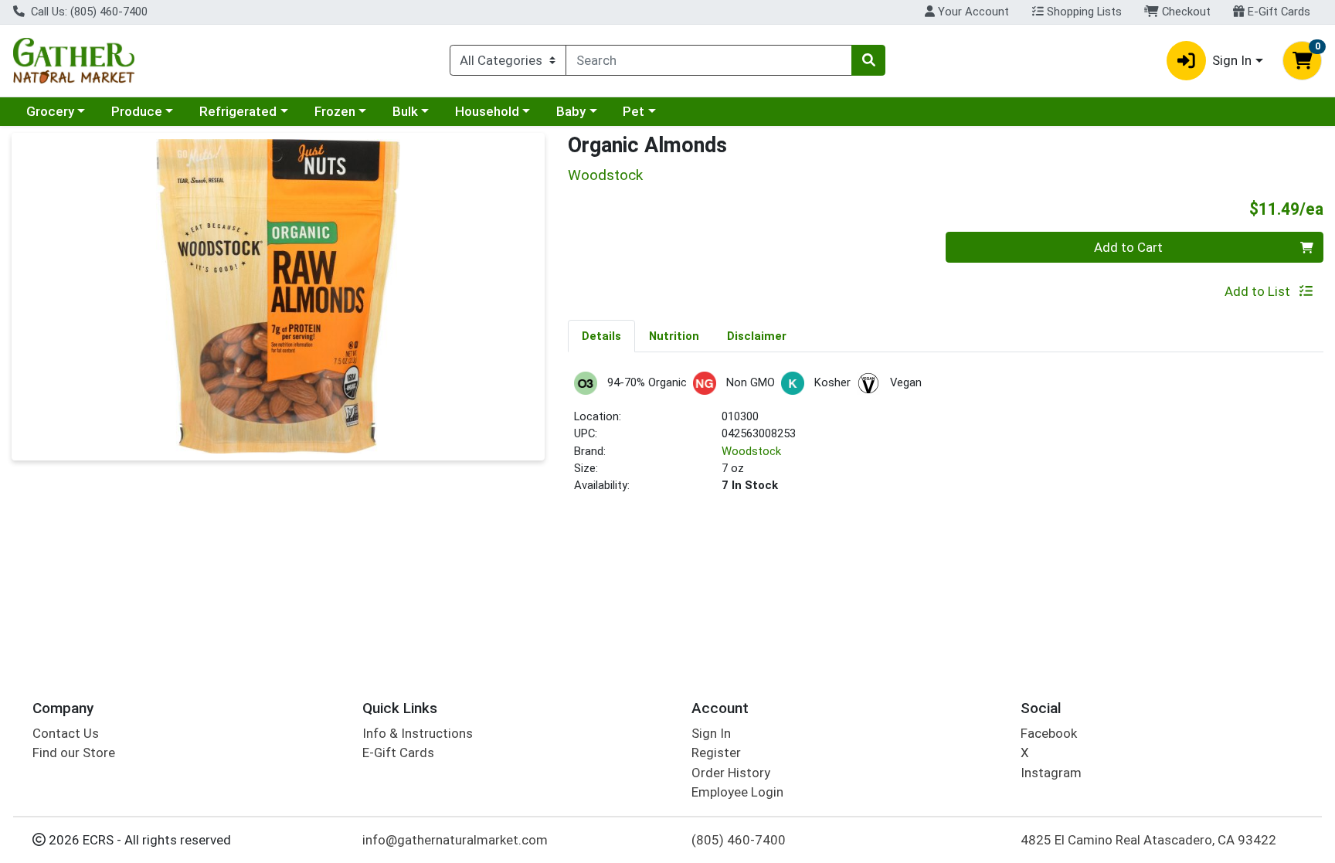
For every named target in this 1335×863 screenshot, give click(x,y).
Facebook (1049, 733)
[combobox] (709, 60)
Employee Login (737, 792)
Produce (136, 111)
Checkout (1185, 12)
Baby (571, 111)
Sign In (711, 733)
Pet (633, 111)
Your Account (972, 12)
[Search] (868, 60)
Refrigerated (238, 111)
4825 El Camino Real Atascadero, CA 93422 (1148, 840)
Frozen (334, 111)
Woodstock (751, 451)
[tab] (601, 335)
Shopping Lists (1083, 12)
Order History (730, 772)
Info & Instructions (417, 733)
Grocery (50, 111)
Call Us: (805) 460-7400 (88, 12)
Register (716, 752)
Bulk (405, 111)
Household (487, 111)
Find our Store (73, 752)
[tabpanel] (945, 439)
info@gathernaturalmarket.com (455, 840)
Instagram (1051, 772)
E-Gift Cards (1277, 12)
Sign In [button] (1232, 60)
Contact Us (65, 733)
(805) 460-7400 (738, 840)
